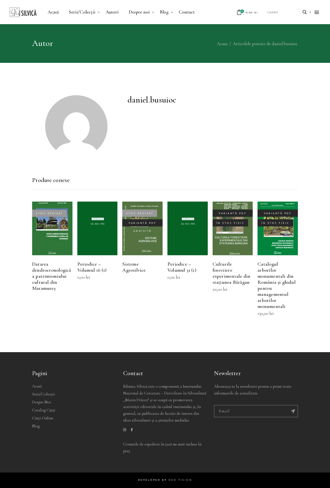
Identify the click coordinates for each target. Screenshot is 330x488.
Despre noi (41, 402)
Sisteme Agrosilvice (134, 267)
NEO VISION (180, 480)
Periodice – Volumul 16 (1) (92, 267)
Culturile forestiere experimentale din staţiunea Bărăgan (232, 273)
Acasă (37, 386)
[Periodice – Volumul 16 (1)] (97, 228)
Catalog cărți (43, 410)
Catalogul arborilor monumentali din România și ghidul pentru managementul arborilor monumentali (277, 285)
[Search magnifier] (304, 12)
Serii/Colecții (43, 394)
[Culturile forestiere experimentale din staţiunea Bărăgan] (233, 228)
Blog (36, 426)
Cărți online (42, 418)
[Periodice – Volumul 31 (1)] (187, 228)
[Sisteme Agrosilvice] (142, 228)
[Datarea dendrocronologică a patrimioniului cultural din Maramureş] (52, 228)
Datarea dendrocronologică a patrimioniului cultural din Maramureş (51, 276)
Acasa (222, 43)
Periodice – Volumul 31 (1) (181, 267)
